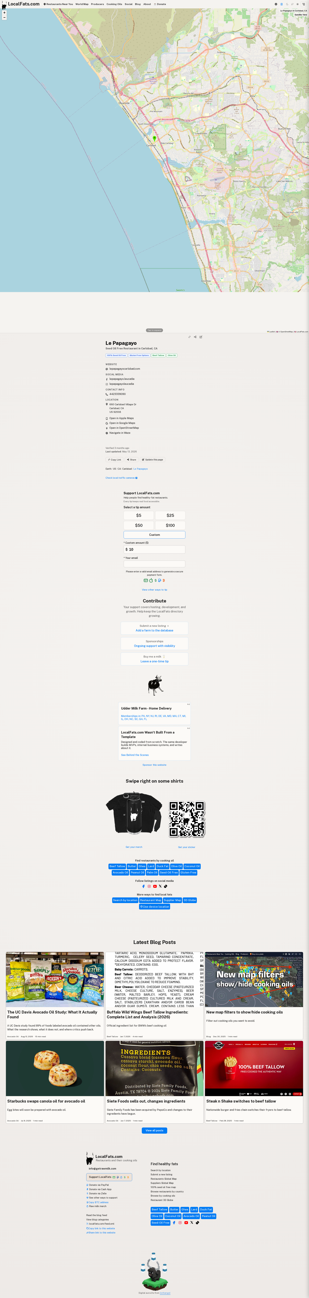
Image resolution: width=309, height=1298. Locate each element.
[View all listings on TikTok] (165, 886)
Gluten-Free (188, 872)
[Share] (195, 337)
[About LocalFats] (6, 1273)
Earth (108, 468)
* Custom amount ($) (136, 542)
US (114, 468)
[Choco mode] (292, 4)
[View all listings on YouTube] (155, 886)
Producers (97, 4)
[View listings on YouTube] (186, 1222)
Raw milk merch (97, 1206)
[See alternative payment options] (160, 580)
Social (128, 4)
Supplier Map (172, 900)
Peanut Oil (137, 872)
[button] (4, 12)
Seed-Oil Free (169, 872)
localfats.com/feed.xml (101, 1223)
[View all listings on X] (160, 886)
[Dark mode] (287, 4)
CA (119, 468)
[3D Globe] (275, 4)
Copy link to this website (102, 1228)
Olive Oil (172, 355)
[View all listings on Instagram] (149, 886)
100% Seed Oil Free (116, 355)
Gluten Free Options (139, 355)
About (147, 4)
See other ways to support (103, 1197)
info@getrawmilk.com (102, 1168)
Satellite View (301, 14)
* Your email (131, 557)
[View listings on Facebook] (174, 1222)
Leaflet (272, 331)
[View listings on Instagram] (180, 1222)
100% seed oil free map (163, 1187)
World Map (82, 4)
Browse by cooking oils (163, 1195)
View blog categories (97, 1219)
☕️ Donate (160, 4)
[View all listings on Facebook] (143, 886)
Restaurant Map (150, 900)
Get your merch (134, 847)
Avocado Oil (120, 872)
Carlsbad (127, 468)
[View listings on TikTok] (197, 1222)
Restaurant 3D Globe (162, 1200)
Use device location (156, 906)
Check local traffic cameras (120, 478)
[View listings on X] (192, 1222)
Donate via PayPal (99, 1185)
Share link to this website (102, 1232)
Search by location (125, 900)
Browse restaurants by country (167, 1191)
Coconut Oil (192, 866)
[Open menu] (303, 4)
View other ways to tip (154, 589)
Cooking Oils (114, 4)
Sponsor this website (154, 764)
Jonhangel (165, 1293)
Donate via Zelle (98, 1193)
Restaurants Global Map (164, 1178)
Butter (132, 866)
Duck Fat (163, 866)
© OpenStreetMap (284, 331)
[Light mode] (297, 4)
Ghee (142, 866)
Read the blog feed (96, 1215)
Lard (151, 866)
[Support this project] (281, 4)
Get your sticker (186, 847)
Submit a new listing (161, 1174)
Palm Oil (152, 872)
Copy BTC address (98, 1202)
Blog (138, 4)
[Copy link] (189, 337)
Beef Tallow (158, 355)
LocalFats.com (108, 1156)
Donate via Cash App (100, 1189)
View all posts (154, 1130)
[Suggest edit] (200, 337)
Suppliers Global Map (162, 1183)
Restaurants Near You (59, 4)
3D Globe (190, 900)
